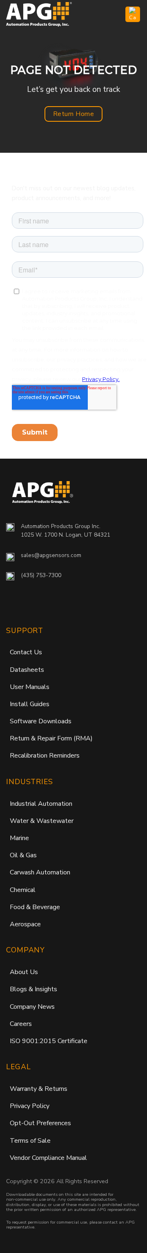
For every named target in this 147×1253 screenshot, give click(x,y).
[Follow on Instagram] (31, 605)
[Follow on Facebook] (14, 605)
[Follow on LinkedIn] (52, 605)
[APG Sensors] (47, 14)
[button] (114, 14)
